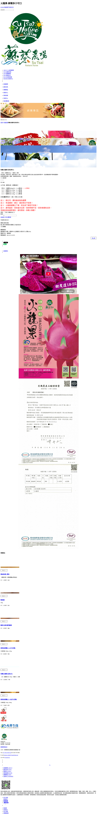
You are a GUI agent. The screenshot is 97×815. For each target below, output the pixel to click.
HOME (2, 7)
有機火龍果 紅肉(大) (7, 674)
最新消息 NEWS (7, 769)
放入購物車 (8, 217)
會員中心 (8, 78)
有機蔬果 (5, 122)
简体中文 (11, 7)
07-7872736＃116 (7, 752)
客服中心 (7, 75)
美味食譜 (7, 77)
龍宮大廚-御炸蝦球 (6, 625)
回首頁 (5, 808)
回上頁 (93, 238)
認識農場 (8, 70)
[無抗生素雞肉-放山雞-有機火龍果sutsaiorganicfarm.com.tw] (24, 67)
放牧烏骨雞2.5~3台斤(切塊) (9, 699)
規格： (2, 212)
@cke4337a (7, 757)
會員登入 (3, 217)
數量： (2, 214)
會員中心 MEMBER (8, 776)
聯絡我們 (6, 7)
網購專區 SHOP (7, 774)
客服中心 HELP (7, 771)
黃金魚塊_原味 (5, 574)
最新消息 (7, 72)
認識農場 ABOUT (7, 768)
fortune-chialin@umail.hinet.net (11, 755)
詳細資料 (5, 251)
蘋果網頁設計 (4, 747)
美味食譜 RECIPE (7, 773)
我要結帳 (6, 813)
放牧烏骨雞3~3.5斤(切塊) (8, 648)
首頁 (2, 122)
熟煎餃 (3, 600)
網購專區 (7, 73)
